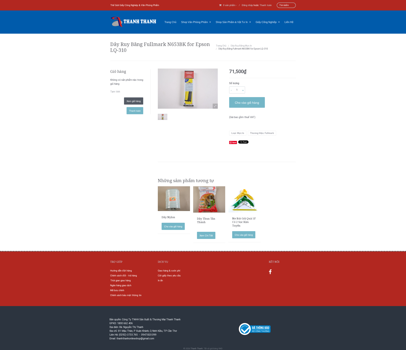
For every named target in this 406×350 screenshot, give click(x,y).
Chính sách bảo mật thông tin (125, 295)
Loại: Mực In (237, 133)
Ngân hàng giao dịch (120, 285)
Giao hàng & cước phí (169, 270)
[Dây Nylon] (174, 198)
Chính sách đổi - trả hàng (123, 275)
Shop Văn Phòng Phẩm (194, 22)
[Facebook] (270, 272)
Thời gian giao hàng (120, 280)
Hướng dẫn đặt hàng (121, 270)
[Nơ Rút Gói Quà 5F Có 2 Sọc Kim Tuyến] (244, 199)
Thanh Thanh (196, 348)
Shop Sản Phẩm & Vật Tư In (232, 22)
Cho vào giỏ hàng (247, 102)
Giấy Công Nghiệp (266, 22)
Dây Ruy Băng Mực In (241, 45)
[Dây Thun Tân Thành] (209, 199)
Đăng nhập (247, 5)
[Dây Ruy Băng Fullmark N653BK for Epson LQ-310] (162, 117)
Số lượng (234, 83)
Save (234, 142)
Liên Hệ (289, 22)
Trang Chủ (170, 22)
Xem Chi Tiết (206, 235)
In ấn (160, 280)
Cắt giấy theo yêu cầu (169, 275)
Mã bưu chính (117, 290)
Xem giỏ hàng (134, 101)
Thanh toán (265, 5)
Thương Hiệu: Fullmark (262, 133)
